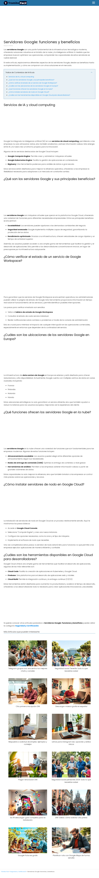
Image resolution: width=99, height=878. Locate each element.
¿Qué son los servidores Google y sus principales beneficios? (31, 80)
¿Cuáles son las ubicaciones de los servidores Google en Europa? (33, 86)
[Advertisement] (49, 21)
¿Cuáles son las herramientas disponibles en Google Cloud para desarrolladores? (39, 95)
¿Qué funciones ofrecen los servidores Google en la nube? (31, 89)
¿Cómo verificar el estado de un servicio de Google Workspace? (33, 83)
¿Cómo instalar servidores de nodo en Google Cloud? (29, 92)
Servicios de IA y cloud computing (21, 77)
